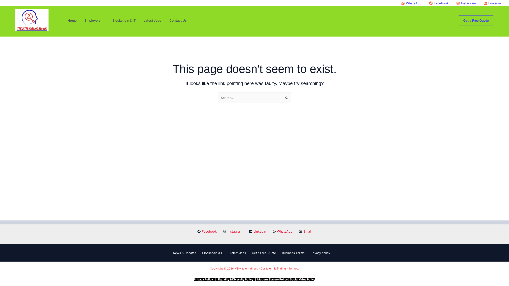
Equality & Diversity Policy (236, 279)
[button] (103, 20)
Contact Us (178, 20)
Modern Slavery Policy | (273, 279)
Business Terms (293, 253)
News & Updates (184, 253)
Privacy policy (320, 253)
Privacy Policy (203, 279)
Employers (93, 20)
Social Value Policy (302, 279)
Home (72, 20)
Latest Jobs (152, 20)
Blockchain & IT (124, 20)
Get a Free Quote (264, 253)
